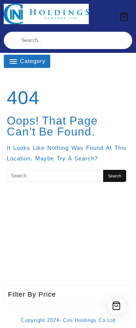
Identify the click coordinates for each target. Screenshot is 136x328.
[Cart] (124, 17)
